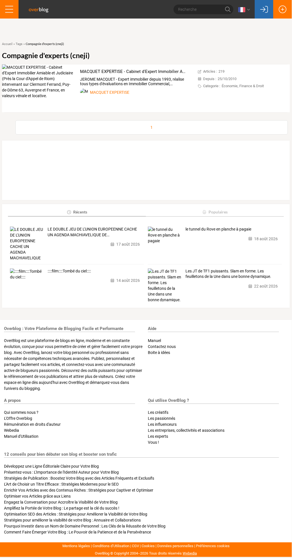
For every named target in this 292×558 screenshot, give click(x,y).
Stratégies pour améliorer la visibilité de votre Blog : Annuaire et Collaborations (72, 520)
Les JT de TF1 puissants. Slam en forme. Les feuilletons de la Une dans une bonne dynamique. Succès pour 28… (228, 274)
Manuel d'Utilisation (21, 436)
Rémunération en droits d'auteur (32, 424)
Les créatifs (158, 412)
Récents (80, 211)
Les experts (158, 436)
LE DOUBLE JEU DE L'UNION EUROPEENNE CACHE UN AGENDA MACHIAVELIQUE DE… (92, 232)
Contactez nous (162, 346)
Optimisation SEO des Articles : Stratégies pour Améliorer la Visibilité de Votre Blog (75, 514)
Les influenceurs (162, 424)
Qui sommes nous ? (21, 412)
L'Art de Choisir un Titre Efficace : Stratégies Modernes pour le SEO (61, 484)
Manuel (154, 340)
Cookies (148, 546)
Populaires (218, 211)
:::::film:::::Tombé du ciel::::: (69, 271)
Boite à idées (159, 352)
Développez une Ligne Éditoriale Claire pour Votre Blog (51, 466)
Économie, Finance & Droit (243, 86)
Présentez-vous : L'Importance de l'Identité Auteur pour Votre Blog (61, 472)
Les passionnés (161, 418)
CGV (135, 546)
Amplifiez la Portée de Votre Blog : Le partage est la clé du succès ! (61, 508)
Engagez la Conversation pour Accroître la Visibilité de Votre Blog (61, 502)
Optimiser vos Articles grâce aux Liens (37, 496)
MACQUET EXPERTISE (109, 92)
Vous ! (153, 442)
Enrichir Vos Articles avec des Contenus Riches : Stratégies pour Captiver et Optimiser (78, 490)
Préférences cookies (213, 546)
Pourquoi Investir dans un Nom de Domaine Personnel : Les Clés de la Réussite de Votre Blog (85, 526)
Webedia (11, 430)
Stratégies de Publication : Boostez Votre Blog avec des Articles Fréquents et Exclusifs (79, 478)
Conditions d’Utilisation (111, 546)
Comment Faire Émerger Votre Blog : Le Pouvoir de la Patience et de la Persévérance (77, 532)
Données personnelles (175, 546)
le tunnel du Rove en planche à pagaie (218, 229)
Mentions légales (76, 546)
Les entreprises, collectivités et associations (186, 430)
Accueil (7, 44)
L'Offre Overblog (18, 418)
